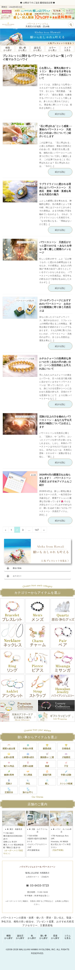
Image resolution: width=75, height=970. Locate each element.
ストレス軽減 (66, 783)
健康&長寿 (9, 774)
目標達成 (66, 748)
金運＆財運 (9, 757)
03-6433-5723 (39, 885)
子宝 (66, 765)
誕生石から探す (20, 936)
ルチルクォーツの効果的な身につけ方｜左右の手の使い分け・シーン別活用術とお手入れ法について (55, 363)
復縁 (47, 765)
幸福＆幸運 (28, 748)
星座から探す (55, 936)
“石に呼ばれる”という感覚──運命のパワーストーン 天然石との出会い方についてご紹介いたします (55, 131)
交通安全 (9, 792)
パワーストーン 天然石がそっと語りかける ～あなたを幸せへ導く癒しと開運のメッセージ (55, 247)
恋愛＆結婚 (28, 765)
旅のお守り (28, 792)
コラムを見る (67, 936)
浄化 (28, 783)
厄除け (9, 783)
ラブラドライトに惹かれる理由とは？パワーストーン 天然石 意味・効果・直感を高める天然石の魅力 (55, 189)
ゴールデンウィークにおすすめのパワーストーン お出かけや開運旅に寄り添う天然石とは (55, 305)
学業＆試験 (66, 774)
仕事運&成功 (28, 757)
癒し (47, 783)
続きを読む (60, 113)
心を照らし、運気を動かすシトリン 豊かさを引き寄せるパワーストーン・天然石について (55, 73)
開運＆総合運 (9, 748)
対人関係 (28, 774)
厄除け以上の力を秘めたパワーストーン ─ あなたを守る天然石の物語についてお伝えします (55, 421)
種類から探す (8, 936)
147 (37, 530)
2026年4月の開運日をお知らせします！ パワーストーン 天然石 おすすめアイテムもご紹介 (56, 479)
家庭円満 (47, 774)
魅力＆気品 (9, 765)
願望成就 (47, 748)
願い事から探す (43, 936)
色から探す (32, 936)
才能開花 (66, 757)
